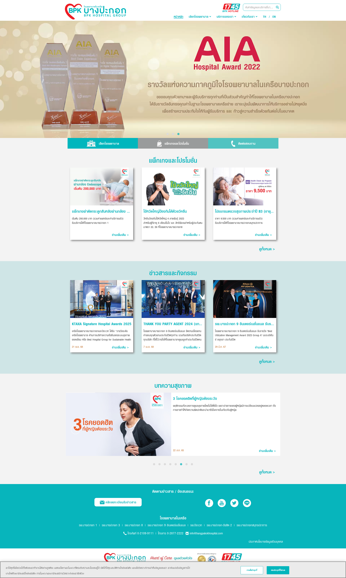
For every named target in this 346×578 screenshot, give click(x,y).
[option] (173, 79)
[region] (173, 569)
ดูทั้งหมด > (267, 249)
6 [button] (181, 464)
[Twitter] (234, 503)
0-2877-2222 (175, 533)
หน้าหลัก (178, 16)
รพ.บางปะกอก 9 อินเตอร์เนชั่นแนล (167, 525)
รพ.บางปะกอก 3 (111, 525)
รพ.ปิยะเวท (196, 525)
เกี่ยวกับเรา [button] (249, 16)
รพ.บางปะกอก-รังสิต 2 (219, 525)
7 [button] (186, 464)
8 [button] (192, 464)
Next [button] (271, 430)
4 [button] (170, 464)
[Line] (247, 503)
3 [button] (178, 134)
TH (264, 16)
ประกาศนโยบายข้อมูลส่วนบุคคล (266, 541)
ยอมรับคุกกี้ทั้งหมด (278, 570)
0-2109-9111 (145, 533)
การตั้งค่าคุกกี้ (252, 570)
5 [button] (176, 464)
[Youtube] (222, 503)
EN (274, 16)
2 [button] (173, 134)
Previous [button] (75, 430)
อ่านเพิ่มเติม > (120, 234)
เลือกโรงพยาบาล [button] (199, 16)
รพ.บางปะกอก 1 (88, 525)
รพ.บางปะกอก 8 (134, 525)
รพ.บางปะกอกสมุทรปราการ (252, 525)
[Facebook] (209, 503)
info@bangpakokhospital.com (206, 533)
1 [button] (167, 134)
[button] (103, 143)
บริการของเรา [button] (225, 16)
